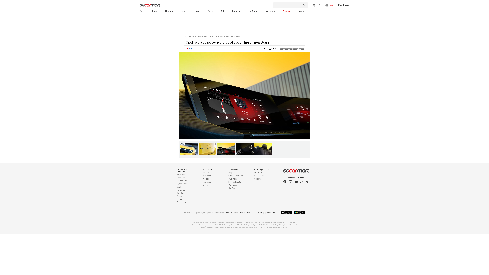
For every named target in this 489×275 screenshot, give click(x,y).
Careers (257, 179)
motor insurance (271, 226)
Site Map (261, 213)
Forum (179, 199)
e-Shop (206, 173)
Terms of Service (232, 213)
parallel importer (228, 224)
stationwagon (277, 222)
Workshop (207, 176)
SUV (287, 222)
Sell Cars (180, 193)
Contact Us (259, 176)
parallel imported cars (199, 224)
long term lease (236, 227)
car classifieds (216, 222)
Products (206, 179)
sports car (240, 222)
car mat (246, 226)
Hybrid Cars (182, 184)
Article (179, 196)
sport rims (239, 226)
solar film (292, 224)
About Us (258, 173)
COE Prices (233, 179)
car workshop (217, 226)
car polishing (283, 224)
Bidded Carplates (235, 176)
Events (205, 185)
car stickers (253, 226)
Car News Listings (215, 36)
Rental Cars (182, 190)
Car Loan (181, 187)
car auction (238, 224)
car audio (276, 224)
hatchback (268, 222)
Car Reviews (233, 185)
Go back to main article (196, 49)
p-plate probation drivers (279, 227)
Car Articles (196, 36)
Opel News (225, 36)
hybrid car (247, 222)
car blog (289, 226)
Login (332, 5)
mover (260, 226)
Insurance (207, 182)
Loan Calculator (235, 182)
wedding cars (258, 227)
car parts (202, 226)
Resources (181, 202)
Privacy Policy (245, 213)
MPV (284, 222)
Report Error (271, 213)
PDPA (254, 213)
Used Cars (181, 178)
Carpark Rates (234, 173)
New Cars (181, 175)
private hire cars (247, 227)
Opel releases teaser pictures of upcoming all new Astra (227, 42)
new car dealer (218, 224)
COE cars (254, 222)
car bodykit (226, 226)
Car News (204, 36)
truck (294, 222)
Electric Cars (182, 181)
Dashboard (343, 5)
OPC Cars (261, 222)
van (291, 222)
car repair (209, 226)
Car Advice (232, 188)
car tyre (233, 226)
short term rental (224, 227)
